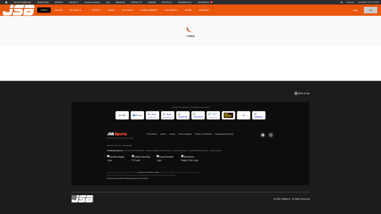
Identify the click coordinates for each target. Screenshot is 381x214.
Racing (188, 10)
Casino (111, 10)
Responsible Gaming (224, 134)
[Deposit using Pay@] (122, 115)
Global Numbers (148, 10)
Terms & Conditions (203, 134)
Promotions (152, 134)
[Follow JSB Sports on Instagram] (271, 135)
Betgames (204, 10)
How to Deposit (185, 134)
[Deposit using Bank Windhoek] (167, 115)
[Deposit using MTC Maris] (243, 115)
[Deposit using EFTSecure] (137, 115)
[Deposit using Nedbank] (183, 115)
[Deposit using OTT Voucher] (213, 115)
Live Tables (127, 10)
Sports (43, 10)
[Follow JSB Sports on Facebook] (263, 135)
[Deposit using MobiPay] (259, 115)
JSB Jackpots (171, 10)
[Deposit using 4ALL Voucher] (228, 115)
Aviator (58, 10)
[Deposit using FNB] (152, 115)
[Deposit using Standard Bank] (198, 115)
